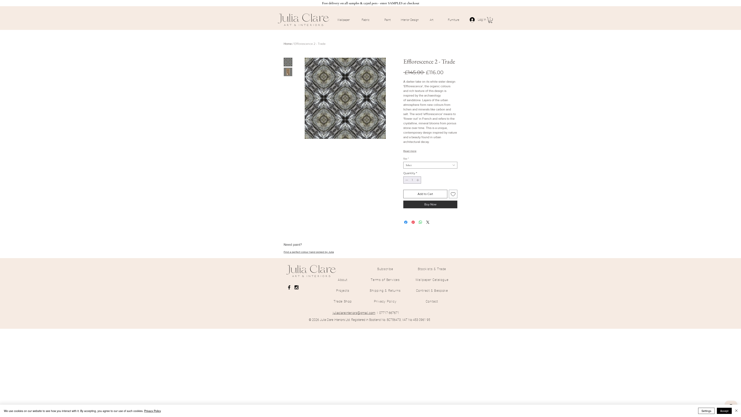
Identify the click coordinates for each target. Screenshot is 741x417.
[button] (490, 20)
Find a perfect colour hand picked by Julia (309, 251)
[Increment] (418, 180)
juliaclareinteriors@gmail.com (354, 313)
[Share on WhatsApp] (420, 222)
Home (288, 43)
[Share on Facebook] (405, 222)
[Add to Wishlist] (453, 194)
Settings (706, 411)
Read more (409, 151)
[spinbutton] (412, 180)
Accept (724, 411)
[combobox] (430, 165)
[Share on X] (427, 222)
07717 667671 (389, 313)
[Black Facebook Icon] (289, 287)
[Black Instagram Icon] (296, 287)
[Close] (736, 411)
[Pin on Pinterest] (413, 222)
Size (406, 158)
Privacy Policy (152, 411)
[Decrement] (406, 180)
